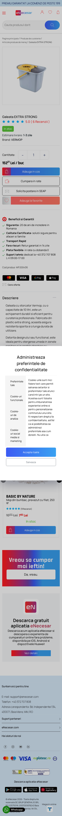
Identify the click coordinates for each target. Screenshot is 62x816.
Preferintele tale (16, 383)
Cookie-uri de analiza (14, 415)
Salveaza (31, 462)
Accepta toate (31, 452)
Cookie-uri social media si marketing (16, 435)
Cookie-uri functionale (16, 398)
